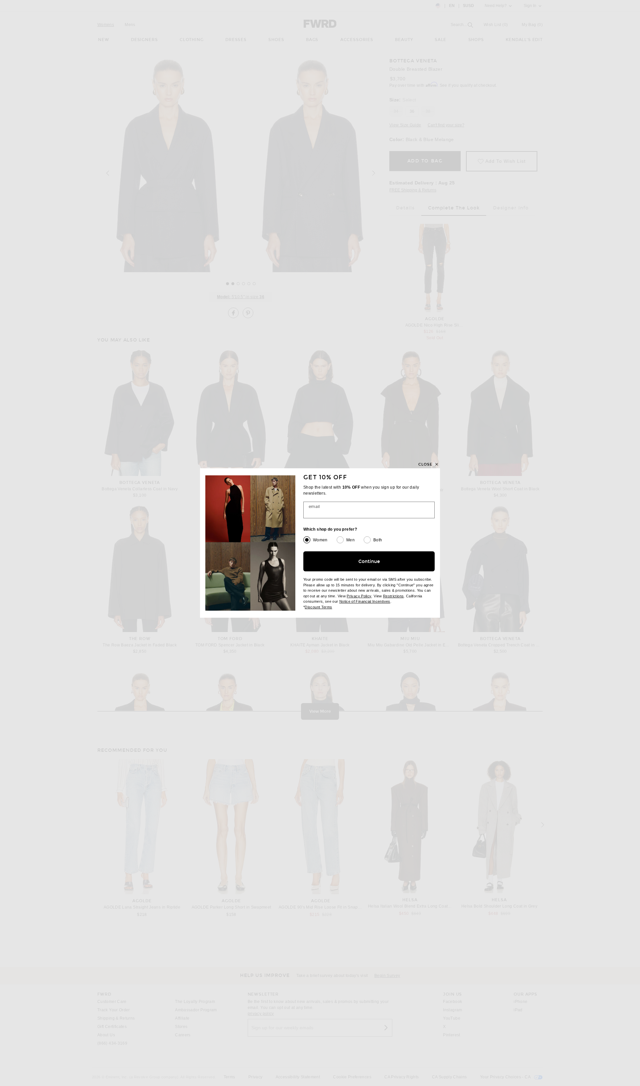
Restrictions (393, 596)
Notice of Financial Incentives (364, 601)
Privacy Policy (359, 596)
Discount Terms (318, 607)
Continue (369, 561)
